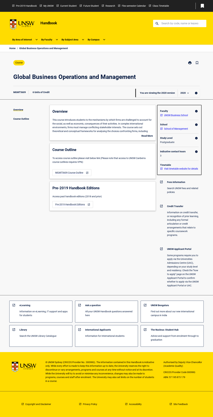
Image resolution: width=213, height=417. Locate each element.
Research (110, 5)
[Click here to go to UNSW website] (22, 25)
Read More (147, 136)
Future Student (91, 5)
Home (12, 48)
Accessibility (135, 404)
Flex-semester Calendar (134, 5)
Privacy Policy (90, 404)
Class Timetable (161, 5)
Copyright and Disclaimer (38, 404)
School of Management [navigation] (176, 128)
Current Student (68, 5)
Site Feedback (180, 404)
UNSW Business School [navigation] (176, 115)
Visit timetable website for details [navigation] (181, 168)
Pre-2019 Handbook (26, 5)
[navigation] (71, 172)
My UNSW (48, 5)
